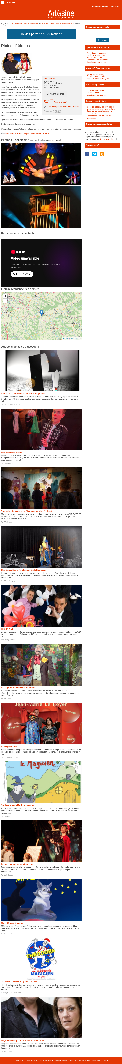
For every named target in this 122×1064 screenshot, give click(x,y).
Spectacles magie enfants (65, 23)
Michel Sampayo (10, 581)
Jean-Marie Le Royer (11, 757)
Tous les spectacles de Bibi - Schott (63, 107)
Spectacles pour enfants (97, 60)
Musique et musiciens (96, 55)
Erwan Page (8, 463)
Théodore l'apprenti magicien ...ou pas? (19, 982)
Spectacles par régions (97, 95)
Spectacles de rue (94, 57)
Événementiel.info (108, 139)
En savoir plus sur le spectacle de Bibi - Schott (27, 133)
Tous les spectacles (95, 90)
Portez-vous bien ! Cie (12, 404)
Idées (99, 1060)
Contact (105, 1060)
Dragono (7, 816)
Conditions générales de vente (80, 1060)
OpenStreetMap (75, 338)
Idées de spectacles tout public (100, 107)
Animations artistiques (96, 53)
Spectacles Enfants (47, 23)
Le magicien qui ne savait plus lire (17, 864)
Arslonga (7, 698)
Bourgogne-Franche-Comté (55, 102)
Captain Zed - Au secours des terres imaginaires (23, 393)
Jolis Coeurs (8, 875)
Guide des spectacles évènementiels (25, 23)
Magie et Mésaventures (12, 993)
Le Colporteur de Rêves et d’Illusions (18, 688)
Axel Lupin (8, 1051)
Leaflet (65, 338)
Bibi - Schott (49, 79)
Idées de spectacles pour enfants (101, 109)
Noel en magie (7, 629)
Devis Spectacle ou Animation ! (41, 34)
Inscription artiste (100, 7)
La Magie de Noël (9, 746)
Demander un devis (95, 74)
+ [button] (5, 296)
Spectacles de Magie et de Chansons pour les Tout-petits (27, 511)
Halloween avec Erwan (11, 452)
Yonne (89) (48, 100)
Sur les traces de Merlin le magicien (17, 805)
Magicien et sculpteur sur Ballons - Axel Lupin (22, 1040)
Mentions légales (61, 1060)
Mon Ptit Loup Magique (12, 923)
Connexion (115, 7)
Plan (94, 1060)
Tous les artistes (94, 93)
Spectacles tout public (96, 62)
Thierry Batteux (9, 640)
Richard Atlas (9, 934)
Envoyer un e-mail (55, 94)
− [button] (5, 301)
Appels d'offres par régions (98, 78)
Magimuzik (8, 522)
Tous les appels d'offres (97, 76)
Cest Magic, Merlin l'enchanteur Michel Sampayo (23, 570)
